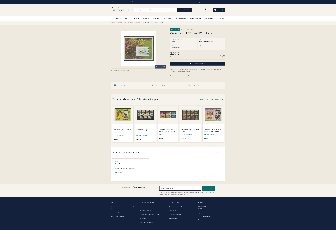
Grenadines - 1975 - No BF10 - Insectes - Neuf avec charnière (122, 130)
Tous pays (156, 18)
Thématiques (167, 18)
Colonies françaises (180, 18)
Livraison (143, 207)
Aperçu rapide (130, 112)
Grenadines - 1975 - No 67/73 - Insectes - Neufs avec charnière (145, 130)
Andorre (136, 18)
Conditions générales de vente (150, 214)
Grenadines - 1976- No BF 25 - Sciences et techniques (212, 130)
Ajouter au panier (197, 63)
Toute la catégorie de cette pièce (124, 168)
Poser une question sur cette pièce (180, 76)
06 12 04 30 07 (118, 2)
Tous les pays (118, 172)
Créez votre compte (175, 214)
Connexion (172, 211)
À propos (221, 18)
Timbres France (116, 18)
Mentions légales (145, 211)
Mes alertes (173, 218)
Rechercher (184, 10)
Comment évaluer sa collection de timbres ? (123, 208)
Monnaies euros (210, 18)
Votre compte (174, 202)
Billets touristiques (195, 18)
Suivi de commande (219, 2)
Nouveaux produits (117, 216)
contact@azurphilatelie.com (209, 219)
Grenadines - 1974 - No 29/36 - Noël (190, 130)
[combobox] (155, 10)
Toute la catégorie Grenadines (212, 100)
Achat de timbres (117, 213)
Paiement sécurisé (146, 222)
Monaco (127, 18)
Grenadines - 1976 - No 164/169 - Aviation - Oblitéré (167, 130)
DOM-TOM (146, 18)
